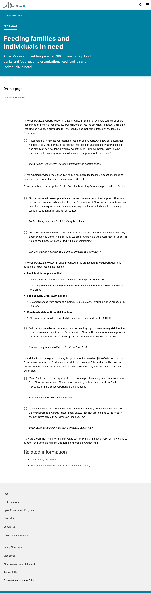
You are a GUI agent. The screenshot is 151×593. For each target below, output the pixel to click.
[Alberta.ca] (14, 4)
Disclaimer (9, 555)
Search (140, 5)
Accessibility (10, 572)
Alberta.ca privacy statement (19, 564)
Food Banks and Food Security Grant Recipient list (58, 465)
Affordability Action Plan (44, 459)
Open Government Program (19, 510)
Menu (147, 5)
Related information (14, 97)
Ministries (9, 518)
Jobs (6, 493)
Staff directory (11, 502)
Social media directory (16, 535)
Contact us (9, 526)
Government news (14, 14)
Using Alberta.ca (13, 547)
